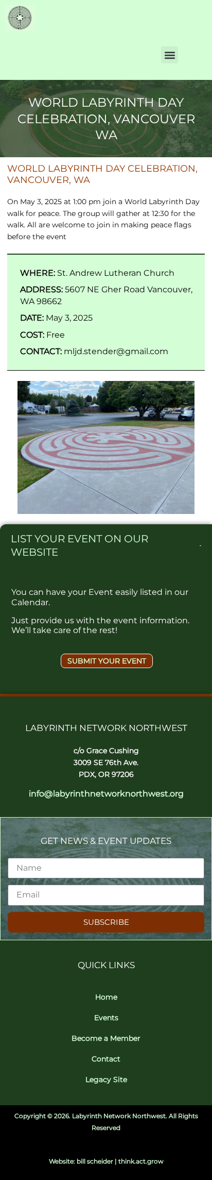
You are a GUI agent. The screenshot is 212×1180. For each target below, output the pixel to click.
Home (106, 997)
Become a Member (106, 1038)
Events (106, 1017)
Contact (106, 1058)
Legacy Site (106, 1079)
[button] (169, 54)
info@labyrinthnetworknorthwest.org (106, 794)
